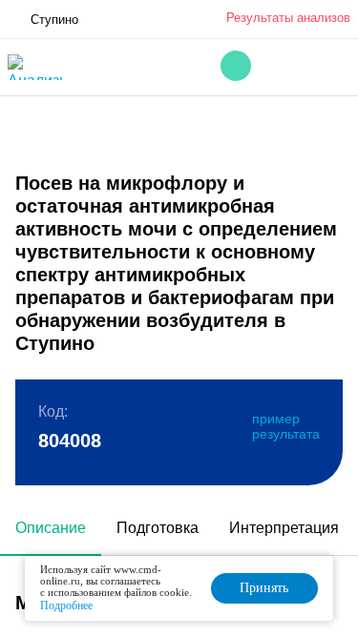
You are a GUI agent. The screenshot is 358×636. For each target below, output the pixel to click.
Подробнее (66, 605)
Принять (264, 588)
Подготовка (157, 528)
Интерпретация (284, 528)
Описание (50, 528)
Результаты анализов (288, 17)
